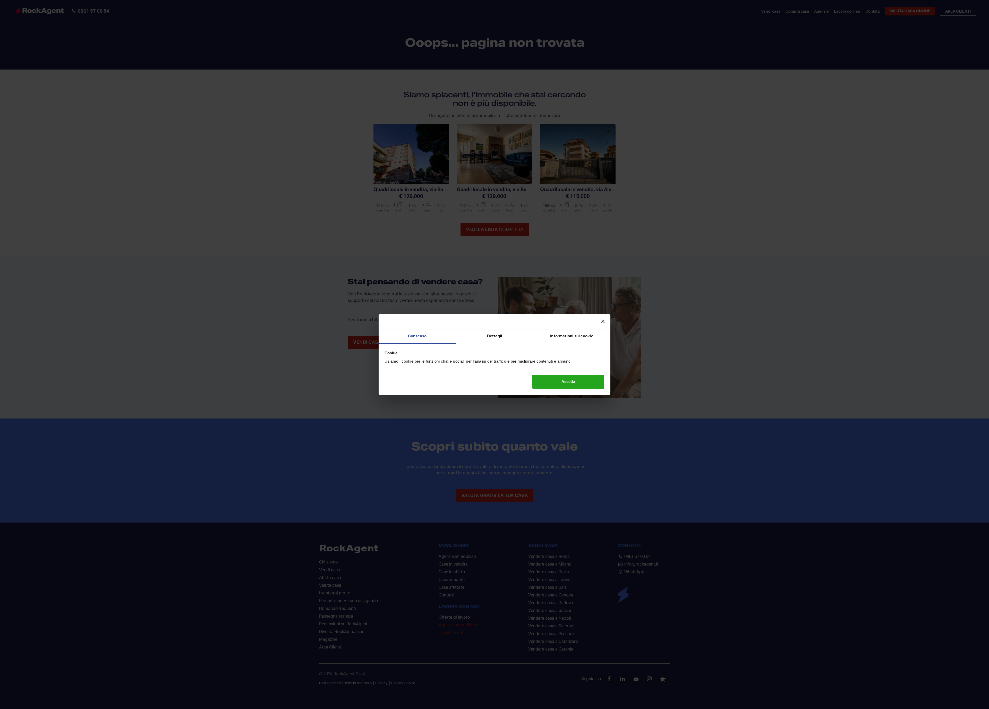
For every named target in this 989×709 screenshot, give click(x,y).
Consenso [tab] (417, 336)
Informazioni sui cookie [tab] (571, 336)
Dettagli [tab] (494, 336)
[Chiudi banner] (603, 321)
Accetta (568, 381)
